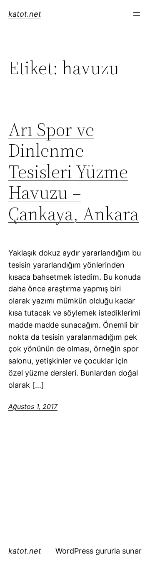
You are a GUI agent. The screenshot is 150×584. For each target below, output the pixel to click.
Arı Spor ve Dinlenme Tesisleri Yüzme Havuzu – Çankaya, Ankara (73, 172)
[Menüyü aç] (137, 14)
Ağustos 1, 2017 (33, 406)
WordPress (74, 550)
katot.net (24, 14)
